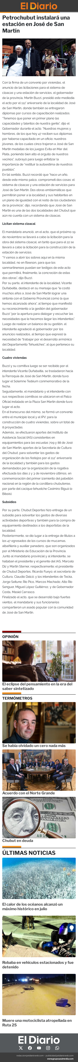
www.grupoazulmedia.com (60, 1058)
